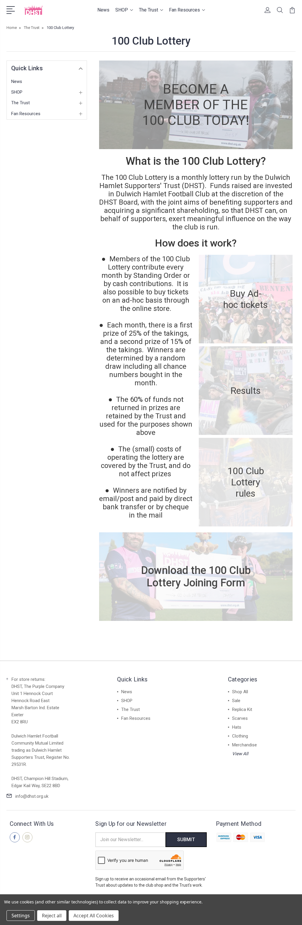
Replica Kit (242, 709)
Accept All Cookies (93, 915)
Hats (236, 727)
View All (240, 753)
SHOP (121, 10)
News (103, 10)
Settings (21, 915)
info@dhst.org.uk (31, 796)
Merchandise (244, 745)
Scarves (240, 718)
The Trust (148, 10)
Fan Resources (184, 10)
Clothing (240, 736)
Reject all (52, 915)
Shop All (240, 691)
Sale (236, 700)
